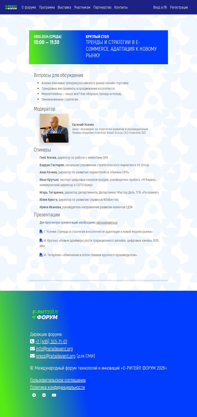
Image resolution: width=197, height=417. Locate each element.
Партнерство (102, 7)
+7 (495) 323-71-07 (51, 341)
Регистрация (179, 7)
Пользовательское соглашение (58, 380)
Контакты (121, 7)
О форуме (29, 7)
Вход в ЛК (160, 7)
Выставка (64, 7)
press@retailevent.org (55, 356)
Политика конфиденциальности (57, 387)
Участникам (82, 7)
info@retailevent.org (54, 348)
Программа (47, 7)
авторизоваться (106, 222)
